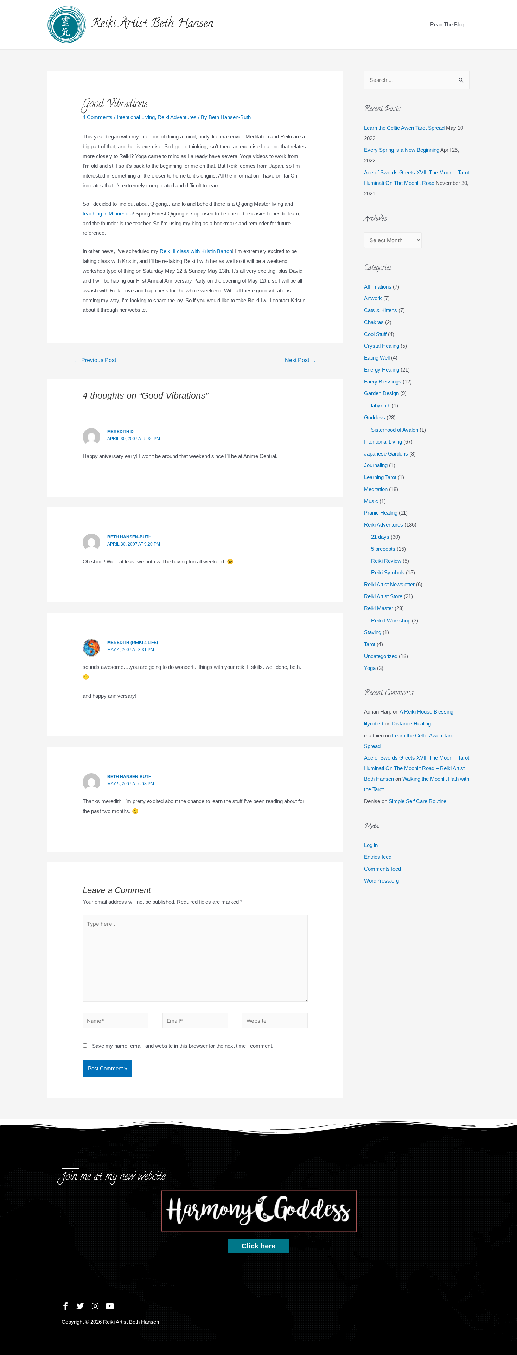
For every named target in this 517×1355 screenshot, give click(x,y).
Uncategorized (380, 656)
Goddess (374, 417)
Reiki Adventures (177, 117)
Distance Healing (411, 724)
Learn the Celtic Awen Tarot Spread (404, 128)
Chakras (374, 322)
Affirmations (377, 287)
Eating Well (377, 358)
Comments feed (382, 869)
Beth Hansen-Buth (129, 537)
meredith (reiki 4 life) (132, 642)
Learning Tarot (380, 477)
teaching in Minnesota (108, 214)
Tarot (369, 644)
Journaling (376, 465)
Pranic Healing (380, 513)
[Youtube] (110, 1306)
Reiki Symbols (387, 572)
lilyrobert (373, 724)
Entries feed (377, 857)
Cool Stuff (375, 334)
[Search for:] (417, 80)
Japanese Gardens (386, 454)
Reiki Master (378, 608)
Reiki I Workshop (390, 621)
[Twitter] (80, 1306)
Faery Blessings (382, 382)
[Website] (275, 1022)
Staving (372, 632)
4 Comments (98, 117)
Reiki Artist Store (383, 596)
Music (371, 501)
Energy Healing (381, 370)
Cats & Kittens (380, 310)
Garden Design (381, 393)
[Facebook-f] (65, 1306)
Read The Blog (447, 24)
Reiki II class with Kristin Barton (196, 251)
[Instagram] (95, 1306)
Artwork (373, 298)
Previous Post (95, 360)
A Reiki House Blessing (426, 712)
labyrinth (380, 405)
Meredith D (120, 431)
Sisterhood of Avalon (394, 430)
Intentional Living (136, 117)
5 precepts (383, 549)
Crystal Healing (381, 346)
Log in (371, 845)
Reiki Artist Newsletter (389, 584)
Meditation (376, 489)
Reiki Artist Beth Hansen (152, 24)
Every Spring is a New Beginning (401, 150)
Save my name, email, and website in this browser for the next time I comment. (182, 1046)
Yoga (370, 668)
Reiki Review (386, 561)
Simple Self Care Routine (417, 801)
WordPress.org (381, 881)
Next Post (300, 360)
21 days (380, 537)
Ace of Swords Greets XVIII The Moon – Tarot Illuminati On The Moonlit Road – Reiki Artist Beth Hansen (416, 768)
